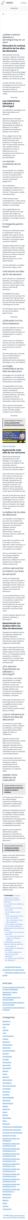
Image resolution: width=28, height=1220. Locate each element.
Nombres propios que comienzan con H (11, 1160)
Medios (5, 1106)
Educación (6, 1048)
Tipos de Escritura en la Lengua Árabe (11, 998)
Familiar (5, 1059)
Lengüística (7, 1083)
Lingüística (6, 1089)
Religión (5, 1200)
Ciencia (5, 1030)
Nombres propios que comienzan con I (11, 1165)
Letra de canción (9, 1086)
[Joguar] (7, 3)
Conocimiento (8, 1036)
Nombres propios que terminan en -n (11, 1190)
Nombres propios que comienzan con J (11, 1170)
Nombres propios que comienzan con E (11, 1150)
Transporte (6, 1209)
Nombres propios (9, 1135)
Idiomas (5, 1077)
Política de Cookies (18, 1217)
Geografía (6, 1065)
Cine (4, 1033)
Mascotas (6, 1100)
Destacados (7, 1045)
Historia (5, 1071)
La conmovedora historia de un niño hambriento (13, 988)
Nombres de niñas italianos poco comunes (13, 1003)
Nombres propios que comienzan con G (11, 1155)
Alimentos (6, 1021)
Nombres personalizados (12, 1133)
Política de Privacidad (16, 1215)
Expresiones (7, 1056)
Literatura (6, 1092)
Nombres (6, 1124)
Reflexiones (6, 1194)
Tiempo (5, 1206)
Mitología (6, 1109)
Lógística (6, 1094)
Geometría (6, 1068)
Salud (4, 1203)
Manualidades (8, 1097)
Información (7, 1080)
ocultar (17, 895)
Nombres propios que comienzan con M (11, 1175)
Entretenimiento (8, 1051)
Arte (4, 1027)
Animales (6, 1024)
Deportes (6, 1042)
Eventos (5, 1053)
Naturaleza (6, 1118)
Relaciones (6, 1197)
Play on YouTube (8, 446)
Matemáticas (7, 1103)
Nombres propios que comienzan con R (11, 1180)
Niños (4, 1121)
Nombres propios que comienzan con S (11, 1185)
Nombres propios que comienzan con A (11, 1144)
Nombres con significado (12, 1127)
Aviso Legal (7, 1217)
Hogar (4, 1074)
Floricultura (6, 1062)
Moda (4, 1112)
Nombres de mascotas (11, 1130)
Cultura (5, 1039)
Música (5, 1115)
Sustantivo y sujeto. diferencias (10, 993)
